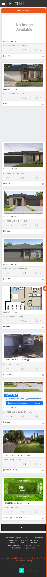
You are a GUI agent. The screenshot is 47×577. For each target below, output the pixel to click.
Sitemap (13, 543)
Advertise (33, 543)
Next (23, 528)
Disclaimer (16, 548)
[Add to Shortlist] (43, 56)
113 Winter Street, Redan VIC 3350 (16, 455)
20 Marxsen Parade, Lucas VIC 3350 (16, 360)
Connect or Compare (12, 538)
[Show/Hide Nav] (3, 3)
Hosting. (29, 561)
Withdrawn (39, 538)
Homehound (23, 3)
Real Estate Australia (20, 558)
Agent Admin (30, 548)
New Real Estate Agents (30, 540)
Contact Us (12, 540)
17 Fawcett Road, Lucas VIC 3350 (16, 503)
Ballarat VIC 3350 (10, 41)
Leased (27, 538)
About (23, 543)
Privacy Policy (13, 545)
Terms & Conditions (31, 545)
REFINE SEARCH (23, 11)
